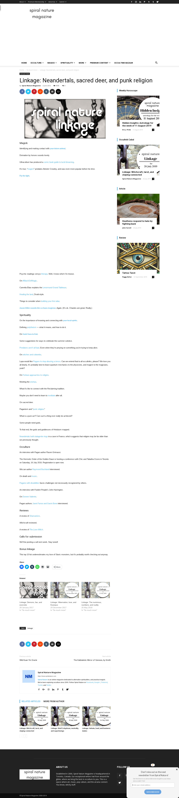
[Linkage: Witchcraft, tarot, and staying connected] (34, 716)
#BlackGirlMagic (30, 281)
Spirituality (67, 63)
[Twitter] (157, 2)
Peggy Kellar (127, 277)
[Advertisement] (89, 40)
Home (24, 63)
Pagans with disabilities (29, 483)
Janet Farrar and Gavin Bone (44, 503)
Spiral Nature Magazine (31, 86)
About (22, 2)
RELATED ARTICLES (31, 701)
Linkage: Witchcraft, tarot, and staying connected (138, 173)
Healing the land (26, 294)
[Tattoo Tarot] (138, 258)
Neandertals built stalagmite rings (34, 436)
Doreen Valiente (29, 496)
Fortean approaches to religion (35, 375)
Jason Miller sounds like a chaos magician (38, 308)
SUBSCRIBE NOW (153, 792)
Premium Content (99, 63)
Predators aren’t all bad (29, 348)
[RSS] (149, 2)
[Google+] (44, 689)
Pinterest (104, 682)
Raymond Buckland (40, 469)
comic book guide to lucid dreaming (59, 162)
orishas (33, 382)
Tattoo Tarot (128, 273)
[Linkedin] (140, 2)
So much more (32, 70)
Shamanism (34, 516)
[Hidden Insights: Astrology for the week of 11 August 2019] (138, 111)
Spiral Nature (43, 680)
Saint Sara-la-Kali (30, 334)
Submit (61, 2)
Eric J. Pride (126, 130)
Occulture (36, 63)
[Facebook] (132, 2)
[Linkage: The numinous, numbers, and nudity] (96, 590)
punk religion (38, 409)
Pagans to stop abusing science (46, 361)
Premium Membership (36, 2)
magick (31, 169)
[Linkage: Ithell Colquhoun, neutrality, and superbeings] (65, 716)
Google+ (97, 682)
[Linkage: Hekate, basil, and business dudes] (96, 716)
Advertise (51, 2)
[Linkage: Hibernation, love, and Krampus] (64, 590)
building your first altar (50, 301)
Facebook (89, 682)
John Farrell (126, 228)
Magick (51, 63)
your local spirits (70, 320)
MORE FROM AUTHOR (54, 701)
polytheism (31, 327)
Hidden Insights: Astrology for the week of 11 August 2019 (137, 124)
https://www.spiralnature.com (47, 676)
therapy (44, 274)
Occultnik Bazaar (123, 63)
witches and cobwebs (32, 354)
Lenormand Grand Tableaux (54, 287)
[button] (156, 63)
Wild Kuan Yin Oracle (28, 660)
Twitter (49, 685)
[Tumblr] (153, 2)
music (34, 476)
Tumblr (40, 685)
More (81, 63)
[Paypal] (145, 2)
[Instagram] (136, 2)
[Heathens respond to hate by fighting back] (138, 209)
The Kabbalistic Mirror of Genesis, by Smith (92, 660)
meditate (51, 395)
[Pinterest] (59, 689)
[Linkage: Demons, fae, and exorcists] (34, 590)
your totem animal (57, 148)
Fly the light (24, 176)
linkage (30, 628)
